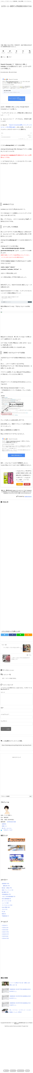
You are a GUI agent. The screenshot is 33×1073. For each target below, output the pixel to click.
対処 (19, 493)
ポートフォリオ (6, 900)
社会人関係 (21, 1)
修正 (11, 490)
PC (3, 911)
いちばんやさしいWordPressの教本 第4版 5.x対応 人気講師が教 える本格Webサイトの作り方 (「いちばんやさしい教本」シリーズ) (23, 475)
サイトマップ (12, 493)
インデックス (28, 491)
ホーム (3, 1)
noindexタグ (6, 493)
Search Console (14, 491)
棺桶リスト (4, 826)
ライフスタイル (28, 1)
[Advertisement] (16, 27)
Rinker (22, 481)
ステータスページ (19, 490)
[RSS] (28, 635)
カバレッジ (20, 491)
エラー (16, 493)
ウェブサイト (4, 721)
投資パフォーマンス (7, 890)
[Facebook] (12, 635)
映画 (4, 913)
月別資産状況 (6, 894)
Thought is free (25, 1026)
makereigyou (28, 496)
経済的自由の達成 (11, 821)
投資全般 (15, 1)
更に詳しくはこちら (7, 828)
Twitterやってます (8, 830)
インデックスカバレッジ (26, 493)
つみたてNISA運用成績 (8, 896)
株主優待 (5, 892)
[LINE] (20, 635)
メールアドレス (5, 714)
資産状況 (4, 824)
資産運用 (5, 883)
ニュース (5, 903)
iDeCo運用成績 (6, 898)
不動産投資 (5, 916)
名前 (2, 707)
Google (14, 490)
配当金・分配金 (7, 887)
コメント (3, 692)
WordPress (5, 491)
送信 (24, 491)
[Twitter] (4, 635)
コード (9, 491)
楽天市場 (27, 484)
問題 (9, 490)
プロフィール (9, 1)
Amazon (19, 484)
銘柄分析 (6, 885)
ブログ (9, 57)
